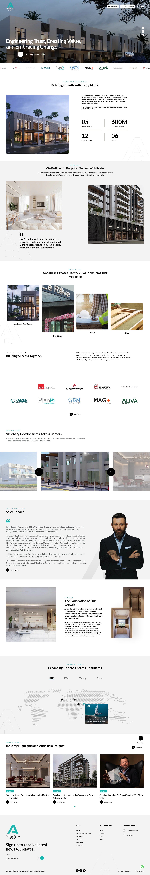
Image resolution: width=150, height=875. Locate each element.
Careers (102, 833)
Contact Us (79, 845)
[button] (39, 472)
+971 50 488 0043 (129, 6)
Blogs (101, 836)
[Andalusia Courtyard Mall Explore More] (75, 471)
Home (78, 830)
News (101, 839)
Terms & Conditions (124, 871)
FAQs (101, 830)
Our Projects (80, 836)
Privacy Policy (139, 871)
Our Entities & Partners (83, 833)
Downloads (79, 842)
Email (8, 854)
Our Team (79, 839)
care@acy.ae (114, 6)
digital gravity (40, 871)
